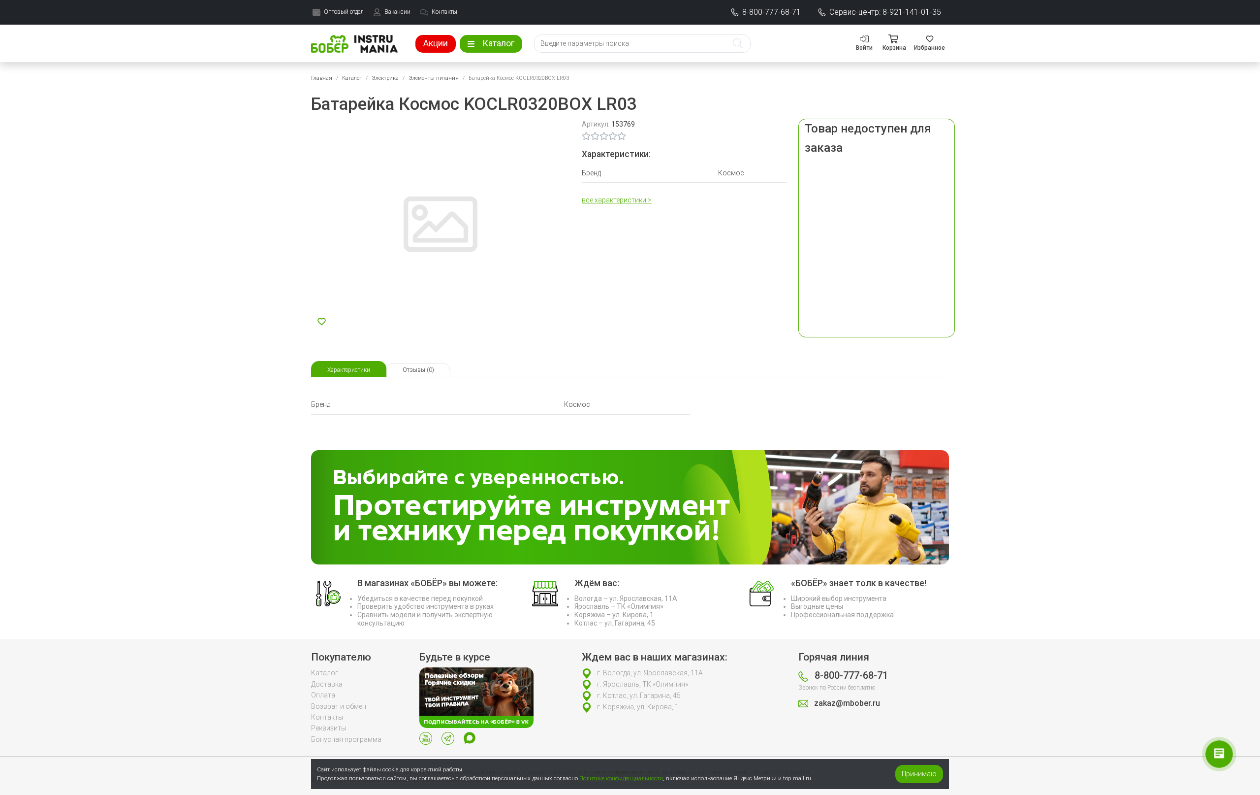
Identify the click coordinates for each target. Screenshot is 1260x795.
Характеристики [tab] (348, 369)
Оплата (323, 695)
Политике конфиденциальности (621, 778)
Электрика (385, 78)
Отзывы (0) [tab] (418, 369)
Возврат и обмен (338, 706)
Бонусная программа (346, 739)
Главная (321, 78)
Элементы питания (434, 78)
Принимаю (919, 774)
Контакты (327, 717)
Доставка (327, 684)
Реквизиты (328, 728)
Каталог (352, 78)
